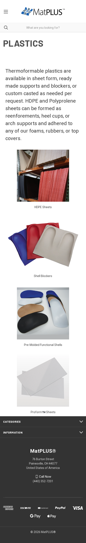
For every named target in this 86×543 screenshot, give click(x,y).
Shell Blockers (43, 276)
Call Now (45, 476)
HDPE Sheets (43, 207)
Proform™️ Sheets (43, 412)
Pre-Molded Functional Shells (43, 345)
